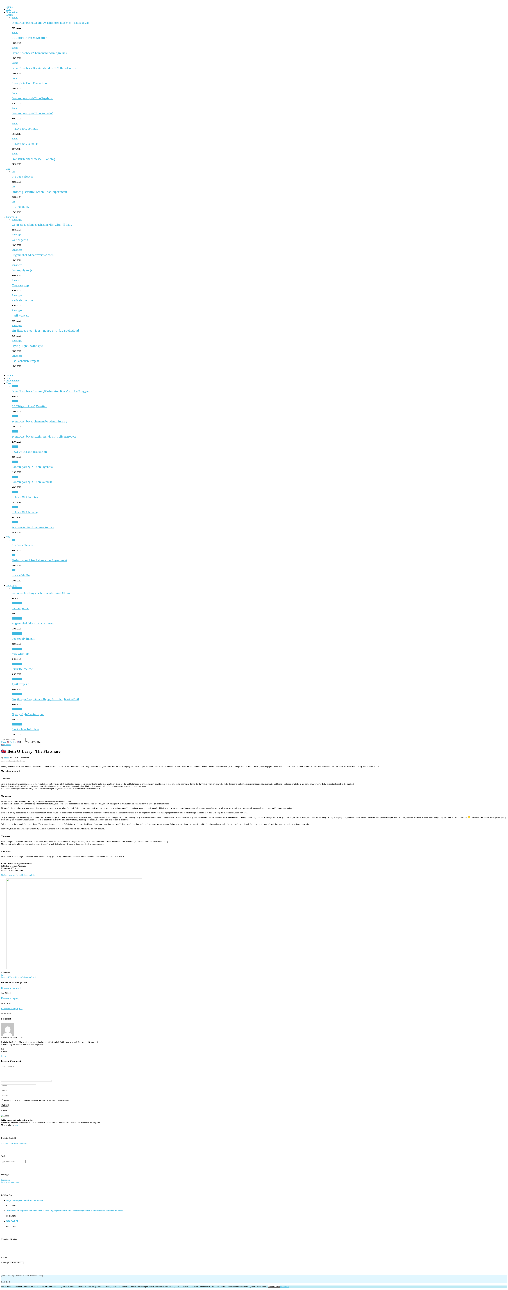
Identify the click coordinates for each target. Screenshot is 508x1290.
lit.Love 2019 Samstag (25, 143)
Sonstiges (11, 217)
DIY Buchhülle (21, 207)
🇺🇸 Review (11, 742)
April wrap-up (20, 315)
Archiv (4, 1263)
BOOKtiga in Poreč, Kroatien (29, 37)
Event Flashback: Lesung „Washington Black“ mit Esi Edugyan (51, 22)
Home (9, 7)
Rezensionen (13, 12)
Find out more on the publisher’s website (18, 875)
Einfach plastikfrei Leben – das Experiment (39, 192)
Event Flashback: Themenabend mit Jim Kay (39, 53)
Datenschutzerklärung (10, 1182)
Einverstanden (274, 1287)
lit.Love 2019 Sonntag (25, 128)
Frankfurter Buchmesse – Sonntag (33, 159)
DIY (8, 168)
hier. (16, 1125)
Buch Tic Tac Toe (22, 300)
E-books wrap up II (11, 1008)
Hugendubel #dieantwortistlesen (33, 255)
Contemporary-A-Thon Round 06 (32, 113)
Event (15, 17)
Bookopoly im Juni (23, 270)
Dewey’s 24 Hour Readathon (29, 83)
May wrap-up (20, 285)
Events (9, 14)
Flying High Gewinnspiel (28, 345)
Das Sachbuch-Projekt (25, 361)
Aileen (6, 758)
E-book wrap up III (11, 988)
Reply (3, 1056)
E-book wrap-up (10, 998)
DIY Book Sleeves (22, 176)
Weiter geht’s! (20, 240)
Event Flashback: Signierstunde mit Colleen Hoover (44, 68)
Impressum (5, 1180)
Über (8, 9)
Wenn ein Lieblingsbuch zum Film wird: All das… (42, 224)
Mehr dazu (284, 1287)
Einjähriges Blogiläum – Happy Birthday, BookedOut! (45, 330)
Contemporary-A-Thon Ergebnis (32, 98)
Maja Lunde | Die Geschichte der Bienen (24, 1200)
